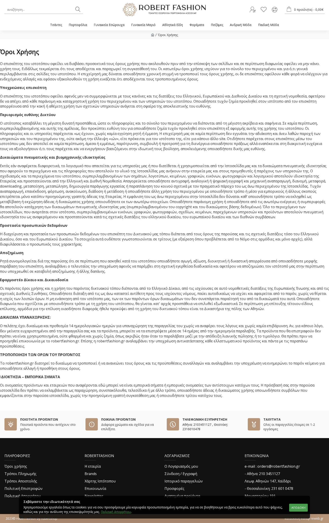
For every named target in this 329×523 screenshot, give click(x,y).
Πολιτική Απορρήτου (116, 512)
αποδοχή (298, 508)
